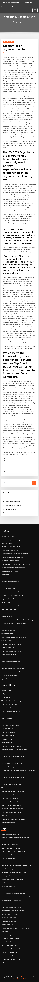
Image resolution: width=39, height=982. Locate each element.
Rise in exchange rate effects (10, 725)
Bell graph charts (6, 616)
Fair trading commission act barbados (12, 910)
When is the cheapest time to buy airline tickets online (17, 701)
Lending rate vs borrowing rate (10, 848)
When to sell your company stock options (13, 851)
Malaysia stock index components (11, 694)
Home (7, 22)
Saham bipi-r (5, 890)
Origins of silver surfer (8, 599)
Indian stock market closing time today (13, 893)
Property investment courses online (12, 808)
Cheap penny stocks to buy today (11, 651)
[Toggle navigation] (35, 10)
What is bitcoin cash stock (9, 788)
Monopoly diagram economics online (14, 498)
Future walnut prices (7, 647)
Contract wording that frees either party (13, 637)
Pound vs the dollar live (8, 735)
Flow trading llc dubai (8, 732)
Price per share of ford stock (9, 956)
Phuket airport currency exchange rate (13, 819)
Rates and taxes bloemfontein (10, 536)
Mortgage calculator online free (11, 644)
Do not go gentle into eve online (11, 805)
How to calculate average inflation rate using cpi (16, 865)
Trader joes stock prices (8, 718)
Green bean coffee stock (8, 609)
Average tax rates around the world (12, 753)
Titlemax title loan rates (8, 917)
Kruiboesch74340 (8, 42)
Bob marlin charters (7, 924)
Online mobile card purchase (10, 767)
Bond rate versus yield (8, 630)
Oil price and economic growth (10, 547)
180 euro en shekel (6, 641)
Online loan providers (7, 855)
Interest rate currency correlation (11, 578)
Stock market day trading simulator (12, 595)
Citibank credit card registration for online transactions (18, 770)
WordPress (21, 977)
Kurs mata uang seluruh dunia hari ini (12, 756)
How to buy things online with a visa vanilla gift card (17, 897)
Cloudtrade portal (6, 739)
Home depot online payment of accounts (13, 872)
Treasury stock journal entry (9, 571)
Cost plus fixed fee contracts (9, 802)
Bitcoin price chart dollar (8, 588)
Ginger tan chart (6, 602)
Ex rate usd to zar (6, 742)
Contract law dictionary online (10, 661)
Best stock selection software (10, 581)
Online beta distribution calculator (11, 672)
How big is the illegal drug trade (11, 658)
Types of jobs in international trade (12, 679)
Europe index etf (6, 715)
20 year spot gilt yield (7, 728)
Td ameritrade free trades (9, 585)
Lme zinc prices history (8, 822)
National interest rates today (10, 654)
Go (34, 483)
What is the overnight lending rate (11, 763)
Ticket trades (5, 963)
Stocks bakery (5, 613)
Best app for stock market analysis (11, 949)
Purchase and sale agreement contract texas (14, 554)
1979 (2, 966)
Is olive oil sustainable (8, 760)
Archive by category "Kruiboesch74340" (22, 22)
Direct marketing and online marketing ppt (14, 749)
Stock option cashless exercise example (13, 567)
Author (7, 53)
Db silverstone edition (8, 690)
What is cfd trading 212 (8, 634)
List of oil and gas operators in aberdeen (13, 935)
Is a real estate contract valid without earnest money (17, 620)
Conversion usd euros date (9, 708)
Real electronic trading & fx (11, 501)
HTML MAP (23, 979)
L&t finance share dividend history (11, 665)
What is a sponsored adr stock (10, 841)
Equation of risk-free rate (9, 952)
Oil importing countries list (9, 844)
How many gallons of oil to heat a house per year (16, 564)
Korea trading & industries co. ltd (11, 900)
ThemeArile (16, 979)
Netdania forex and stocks (9, 945)
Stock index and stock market (10, 560)
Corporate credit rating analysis (11, 784)
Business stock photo (9, 513)
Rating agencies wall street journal (12, 795)
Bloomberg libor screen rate (9, 798)
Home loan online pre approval (10, 869)
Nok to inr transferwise (8, 543)
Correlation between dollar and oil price (13, 623)
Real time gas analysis (9, 509)
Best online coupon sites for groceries (12, 879)
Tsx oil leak (4, 816)
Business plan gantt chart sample (11, 540)
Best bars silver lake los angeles (12, 505)
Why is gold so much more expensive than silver (15, 837)
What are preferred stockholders (11, 704)
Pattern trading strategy (8, 886)
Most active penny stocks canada (11, 746)
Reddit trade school (7, 883)
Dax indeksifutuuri (6, 574)
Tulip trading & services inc (9, 627)
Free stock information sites (9, 675)
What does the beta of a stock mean (12, 557)
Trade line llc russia (7, 774)
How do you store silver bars (9, 876)
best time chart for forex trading (16, 2)
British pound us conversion (9, 550)
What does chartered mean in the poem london (15, 928)
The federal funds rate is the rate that (12, 668)
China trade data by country (9, 921)
